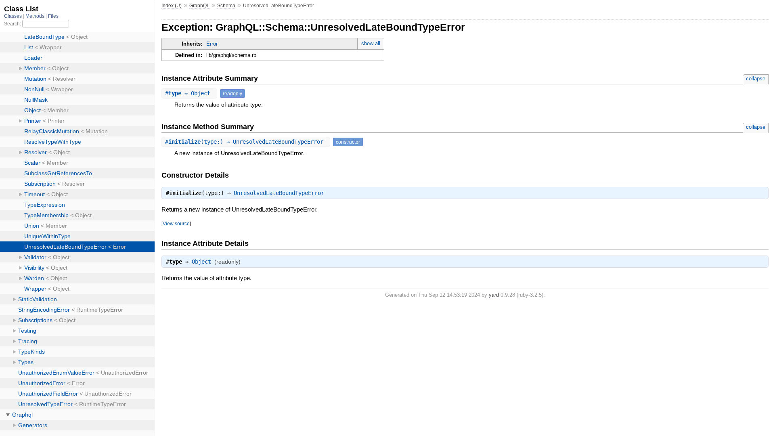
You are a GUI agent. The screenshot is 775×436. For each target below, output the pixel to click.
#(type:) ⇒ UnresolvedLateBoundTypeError (246, 141)
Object (201, 261)
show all (370, 43)
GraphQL (199, 5)
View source (176, 223)
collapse (755, 78)
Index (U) (171, 5)
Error (212, 44)
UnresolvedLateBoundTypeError (279, 193)
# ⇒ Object (189, 93)
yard (494, 295)
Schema (226, 5)
